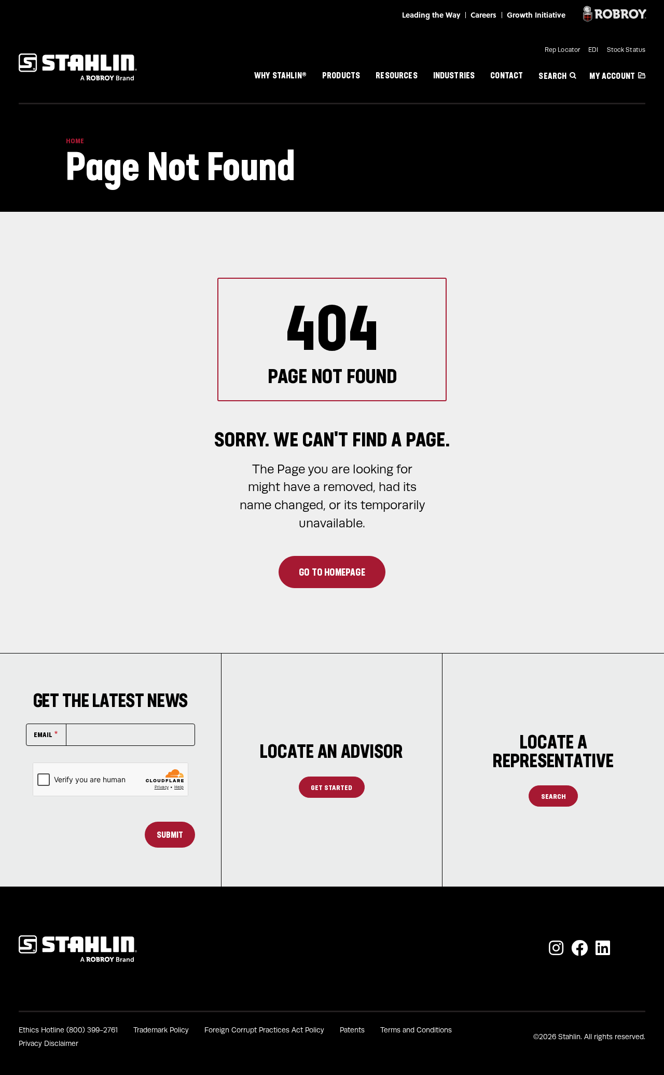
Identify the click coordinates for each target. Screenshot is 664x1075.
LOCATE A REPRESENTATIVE (553, 751)
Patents (352, 1030)
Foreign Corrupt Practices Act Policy (264, 1030)
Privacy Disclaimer (48, 1043)
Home (75, 140)
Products (341, 74)
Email (43, 734)
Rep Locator (562, 49)
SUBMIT (170, 834)
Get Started (331, 787)
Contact (506, 74)
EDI (593, 49)
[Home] (78, 66)
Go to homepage (332, 572)
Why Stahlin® (280, 74)
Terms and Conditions (416, 1030)
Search (552, 76)
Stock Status (626, 49)
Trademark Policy (161, 1030)
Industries (454, 74)
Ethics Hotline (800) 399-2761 (68, 1030)
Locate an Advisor (331, 751)
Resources (396, 74)
